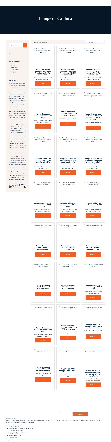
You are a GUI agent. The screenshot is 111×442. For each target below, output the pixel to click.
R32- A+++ (20, 185)
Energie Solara (14, 67)
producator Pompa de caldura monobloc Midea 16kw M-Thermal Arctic (17, 166)
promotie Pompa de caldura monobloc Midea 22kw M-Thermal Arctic (17, 181)
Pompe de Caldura (15, 69)
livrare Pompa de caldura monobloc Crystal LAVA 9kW (17, 92)
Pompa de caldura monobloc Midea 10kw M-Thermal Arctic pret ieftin (17, 136)
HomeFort (40, 440)
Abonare (80, 414)
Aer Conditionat (15, 64)
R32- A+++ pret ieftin (17, 187)
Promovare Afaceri (53, 440)
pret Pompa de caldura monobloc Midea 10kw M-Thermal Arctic (17, 149)
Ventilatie (13, 72)
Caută (25, 45)
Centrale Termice (15, 65)
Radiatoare (14, 71)
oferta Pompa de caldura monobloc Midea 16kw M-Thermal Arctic (17, 126)
